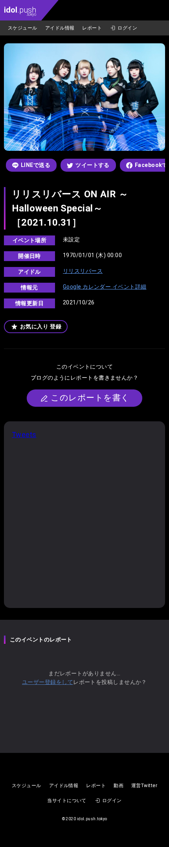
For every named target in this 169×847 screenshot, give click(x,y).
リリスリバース (83, 271)
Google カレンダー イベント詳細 (105, 287)
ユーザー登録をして (47, 682)
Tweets (24, 434)
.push (20, 11)
